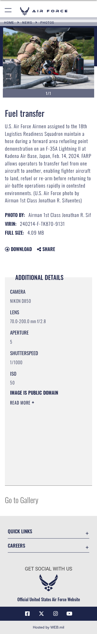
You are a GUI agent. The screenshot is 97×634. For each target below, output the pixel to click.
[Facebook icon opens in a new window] (27, 614)
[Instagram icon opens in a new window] (55, 614)
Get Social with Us (48, 569)
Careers (16, 545)
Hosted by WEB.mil (48, 627)
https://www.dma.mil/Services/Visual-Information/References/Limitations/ (41, 468)
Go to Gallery (21, 499)
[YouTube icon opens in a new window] (69, 614)
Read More (21, 403)
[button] (8, 11)
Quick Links (20, 531)
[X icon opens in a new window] (41, 614)
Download (21, 249)
